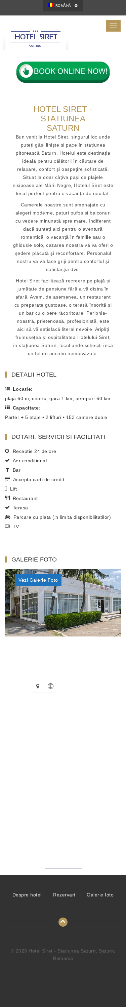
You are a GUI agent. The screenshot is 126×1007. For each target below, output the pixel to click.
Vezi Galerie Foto (38, 580)
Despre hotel (27, 894)
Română (62, 5)
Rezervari (64, 894)
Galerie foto (100, 894)
